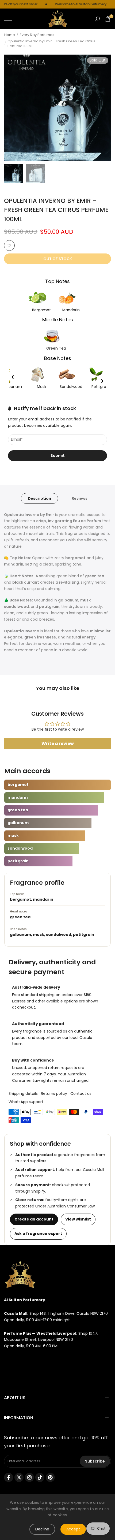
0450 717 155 (15, 1373)
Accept (73, 1529)
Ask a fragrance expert (38, 1233)
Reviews (79, 498)
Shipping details (23, 1093)
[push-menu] (8, 19)
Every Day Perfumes (37, 34)
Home (9, 34)
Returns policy (54, 1093)
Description (39, 498)
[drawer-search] (97, 19)
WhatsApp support (26, 1101)
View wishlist (78, 1219)
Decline (42, 1529)
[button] (9, 245)
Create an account (33, 1219)
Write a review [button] (57, 743)
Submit (58, 455)
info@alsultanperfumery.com (31, 1359)
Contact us (80, 1093)
